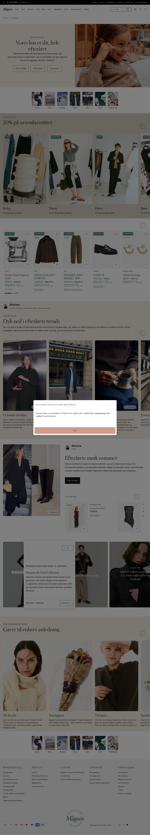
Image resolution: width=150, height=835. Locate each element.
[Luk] (112, 404)
